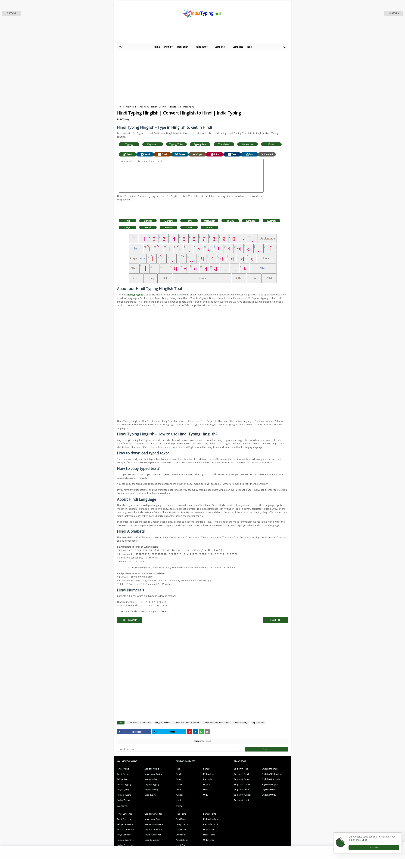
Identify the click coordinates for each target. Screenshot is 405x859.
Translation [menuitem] (182, 46)
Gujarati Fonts (210, 829)
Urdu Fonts (208, 839)
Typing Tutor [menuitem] (200, 46)
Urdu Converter (152, 839)
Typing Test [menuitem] (219, 46)
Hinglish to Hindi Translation (216, 722)
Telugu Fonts (182, 824)
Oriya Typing (123, 789)
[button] (11, 13)
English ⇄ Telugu (242, 779)
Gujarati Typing (152, 784)
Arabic (209, 227)
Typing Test (200, 144)
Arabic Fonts (181, 845)
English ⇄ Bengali (270, 768)
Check (365, 839)
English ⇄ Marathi (242, 784)
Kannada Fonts (210, 824)
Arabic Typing (123, 800)
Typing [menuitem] (167, 46)
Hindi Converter (124, 813)
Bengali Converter (153, 813)
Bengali (148, 220)
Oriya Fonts (181, 834)
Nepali (148, 227)
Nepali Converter (153, 834)
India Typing (123, 119)
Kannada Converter (154, 824)
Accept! (374, 847)
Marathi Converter (126, 829)
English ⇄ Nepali (269, 789)
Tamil (189, 220)
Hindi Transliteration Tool (139, 722)
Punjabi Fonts (182, 839)
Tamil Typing (123, 774)
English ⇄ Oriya (241, 789)
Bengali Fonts (209, 813)
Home (120, 106)
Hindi (127, 220)
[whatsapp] (201, 731)
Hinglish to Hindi (162, 722)
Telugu (230, 220)
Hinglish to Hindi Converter (187, 722)
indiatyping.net (135, 294)
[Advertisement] (194, 35)
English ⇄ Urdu (269, 794)
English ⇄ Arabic (242, 800)
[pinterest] (189, 731)
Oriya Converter (124, 834)
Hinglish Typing (240, 722)
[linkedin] (195, 731)
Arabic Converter (125, 845)
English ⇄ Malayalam (272, 774)
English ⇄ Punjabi (242, 794)
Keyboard (152, 144)
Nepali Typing (151, 789)
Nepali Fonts (209, 834)
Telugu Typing (123, 779)
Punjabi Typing (124, 794)
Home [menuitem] (156, 46)
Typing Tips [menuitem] (237, 46)
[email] (207, 731)
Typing (129, 144)
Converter (247, 144)
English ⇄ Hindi (241, 768)
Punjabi (168, 227)
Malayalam (209, 220)
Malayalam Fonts (211, 819)
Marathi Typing (124, 784)
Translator (224, 144)
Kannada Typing (152, 779)
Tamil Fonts (181, 819)
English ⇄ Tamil (241, 774)
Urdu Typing (150, 794)
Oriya (127, 227)
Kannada (250, 220)
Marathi (168, 220)
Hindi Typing (123, 768)
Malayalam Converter (155, 819)
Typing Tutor (176, 144)
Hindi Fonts (181, 813)
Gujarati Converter (154, 829)
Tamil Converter (124, 819)
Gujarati (271, 220)
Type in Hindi (130, 106)
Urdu (189, 227)
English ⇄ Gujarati (270, 784)
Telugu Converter (125, 824)
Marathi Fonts (182, 829)
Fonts (271, 144)
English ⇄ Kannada (271, 779)
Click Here (160, 611)
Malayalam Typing (153, 774)
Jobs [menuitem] (249, 46)
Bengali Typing (152, 768)
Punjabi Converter (125, 839)
